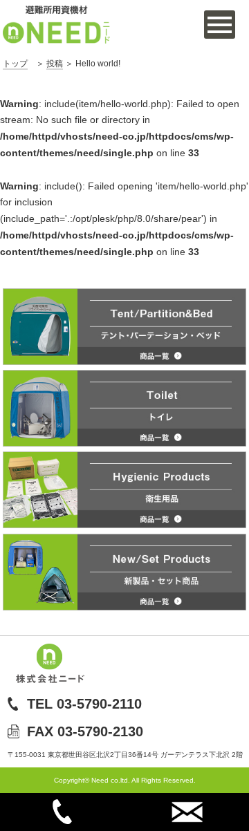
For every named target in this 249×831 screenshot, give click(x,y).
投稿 (54, 63)
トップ (15, 63)
